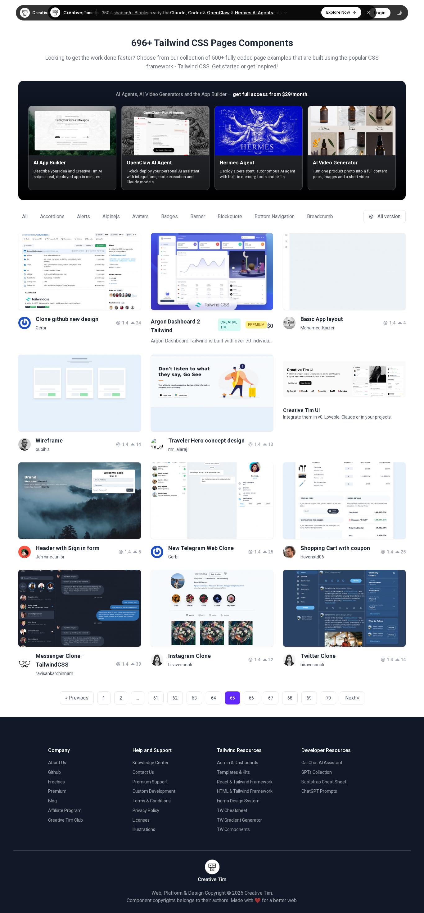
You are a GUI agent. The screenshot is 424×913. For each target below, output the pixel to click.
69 (309, 697)
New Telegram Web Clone (201, 548)
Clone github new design (67, 319)
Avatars (140, 216)
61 (155, 697)
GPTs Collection (316, 772)
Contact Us (143, 772)
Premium (57, 791)
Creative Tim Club (65, 820)
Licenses (141, 820)
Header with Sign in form (68, 548)
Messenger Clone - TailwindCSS (60, 660)
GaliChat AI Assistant (321, 762)
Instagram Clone (189, 656)
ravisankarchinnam (54, 673)
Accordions (52, 216)
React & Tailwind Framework (245, 781)
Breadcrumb (320, 216)
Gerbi (41, 327)
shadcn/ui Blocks (131, 12)
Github (54, 772)
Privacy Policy (146, 810)
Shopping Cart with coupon (335, 548)
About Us (57, 762)
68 (289, 697)
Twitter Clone (318, 656)
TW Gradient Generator (239, 820)
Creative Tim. (259, 893)
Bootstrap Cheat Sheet (323, 781)
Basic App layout (321, 319)
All (25, 216)
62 (175, 697)
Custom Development (154, 791)
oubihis (43, 449)
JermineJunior (50, 556)
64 (213, 697)
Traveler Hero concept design (206, 440)
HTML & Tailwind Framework (245, 791)
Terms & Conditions (152, 800)
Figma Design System (238, 800)
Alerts (83, 216)
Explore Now (338, 12)
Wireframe (49, 440)
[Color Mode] (399, 13)
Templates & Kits (233, 772)
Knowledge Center (151, 762)
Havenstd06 (312, 556)
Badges (169, 216)
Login (380, 12)
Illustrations (144, 829)
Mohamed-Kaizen (318, 327)
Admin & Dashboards (237, 762)
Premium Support (150, 781)
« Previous (76, 698)
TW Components (233, 829)
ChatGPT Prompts (319, 791)
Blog (52, 800)
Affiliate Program (65, 810)
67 (270, 697)
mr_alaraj (177, 449)
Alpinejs (111, 216)
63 (194, 697)
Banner (197, 216)
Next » (352, 698)
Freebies (56, 781)
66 (251, 697)
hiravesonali (180, 664)
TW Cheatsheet (232, 810)
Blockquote (230, 216)
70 (328, 697)
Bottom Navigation (275, 216)
